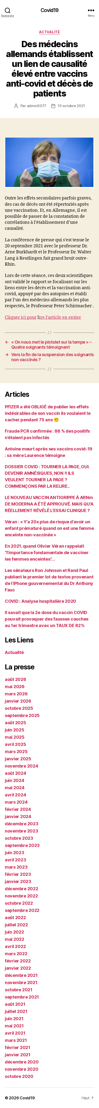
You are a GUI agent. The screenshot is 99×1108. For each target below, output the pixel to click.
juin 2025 (14, 729)
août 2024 (15, 773)
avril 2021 (15, 1033)
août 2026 (15, 679)
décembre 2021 (21, 975)
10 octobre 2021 (71, 105)
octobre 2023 (19, 838)
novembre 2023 (21, 830)
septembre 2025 (22, 715)
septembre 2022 (22, 910)
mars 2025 (16, 751)
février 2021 (17, 1047)
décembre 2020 (22, 1061)
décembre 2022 (21, 888)
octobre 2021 (18, 989)
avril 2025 (15, 744)
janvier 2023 (18, 881)
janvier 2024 (18, 816)
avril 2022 (15, 946)
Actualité (49, 32)
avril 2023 (15, 859)
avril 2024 (15, 794)
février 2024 (18, 809)
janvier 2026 (18, 701)
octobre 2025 (19, 708)
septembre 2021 (22, 996)
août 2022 (15, 917)
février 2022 (18, 960)
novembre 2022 (21, 895)
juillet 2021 (16, 1011)
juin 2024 (14, 780)
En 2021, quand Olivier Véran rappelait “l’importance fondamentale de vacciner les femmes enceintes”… (47, 553)
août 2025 (15, 722)
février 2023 (18, 874)
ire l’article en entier (60, 317)
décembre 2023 (21, 823)
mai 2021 (14, 1025)
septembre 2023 (22, 845)
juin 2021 (14, 1018)
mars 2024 (16, 802)
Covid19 (50, 10)
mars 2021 (16, 1040)
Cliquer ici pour (21, 317)
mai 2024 (15, 787)
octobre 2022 (19, 903)
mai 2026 (15, 686)
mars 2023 (16, 867)
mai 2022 (14, 939)
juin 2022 (14, 932)
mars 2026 (16, 693)
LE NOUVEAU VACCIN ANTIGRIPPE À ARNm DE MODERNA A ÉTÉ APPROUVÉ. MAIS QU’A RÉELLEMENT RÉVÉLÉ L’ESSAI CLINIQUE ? (49, 504)
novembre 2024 (21, 766)
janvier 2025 (18, 758)
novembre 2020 (21, 1069)
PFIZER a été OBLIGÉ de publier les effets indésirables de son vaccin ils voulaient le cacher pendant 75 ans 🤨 (47, 413)
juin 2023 (14, 852)
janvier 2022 (18, 968)
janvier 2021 (18, 1054)
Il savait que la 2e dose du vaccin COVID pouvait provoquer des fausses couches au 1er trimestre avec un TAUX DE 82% (46, 619)
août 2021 (15, 1004)
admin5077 (37, 105)
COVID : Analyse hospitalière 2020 (40, 601)
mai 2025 (15, 737)
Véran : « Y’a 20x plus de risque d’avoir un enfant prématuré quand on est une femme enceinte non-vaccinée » (49, 528)
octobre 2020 (19, 1076)
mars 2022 (16, 953)
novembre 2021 (21, 982)
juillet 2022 (16, 924)
